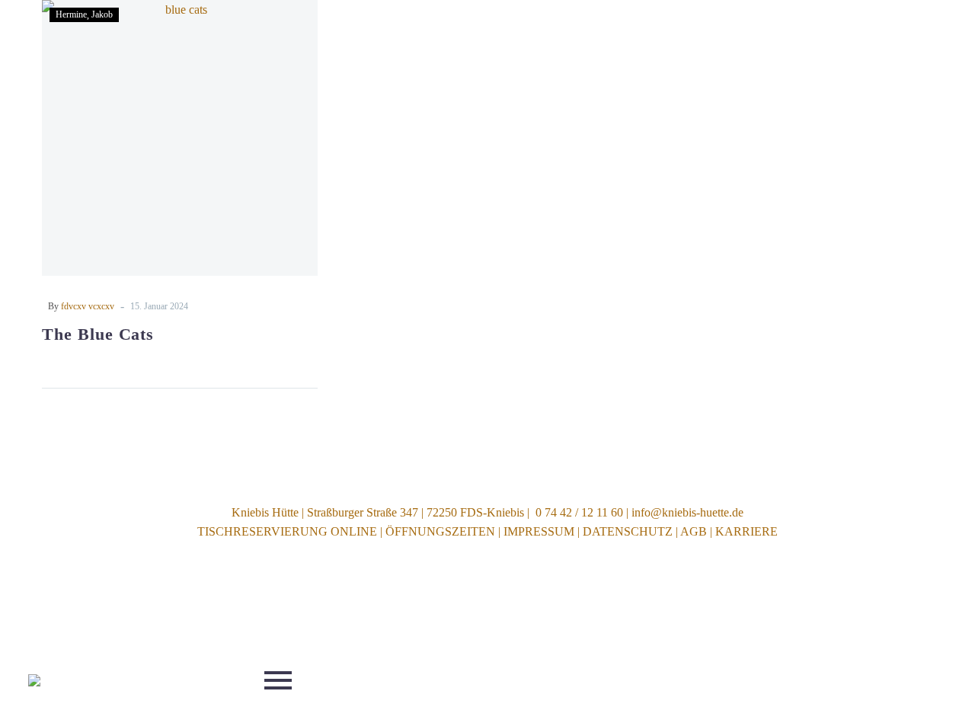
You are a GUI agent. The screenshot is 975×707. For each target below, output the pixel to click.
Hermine (71, 14)
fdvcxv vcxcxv (87, 306)
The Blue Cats (98, 334)
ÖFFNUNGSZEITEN (440, 531)
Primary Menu (278, 680)
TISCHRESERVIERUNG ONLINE (287, 531)
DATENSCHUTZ (628, 531)
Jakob (102, 14)
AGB (693, 531)
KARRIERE (746, 531)
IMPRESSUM (538, 531)
